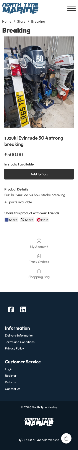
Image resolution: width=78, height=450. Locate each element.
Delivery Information (19, 335)
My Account (39, 246)
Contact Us (12, 389)
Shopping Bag (39, 277)
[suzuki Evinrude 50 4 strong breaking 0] (38, 82)
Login (9, 369)
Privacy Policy (14, 348)
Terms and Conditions (19, 342)
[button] (66, 438)
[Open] (71, 8)
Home (6, 21)
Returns (10, 382)
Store (21, 21)
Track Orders (39, 262)
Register (10, 376)
